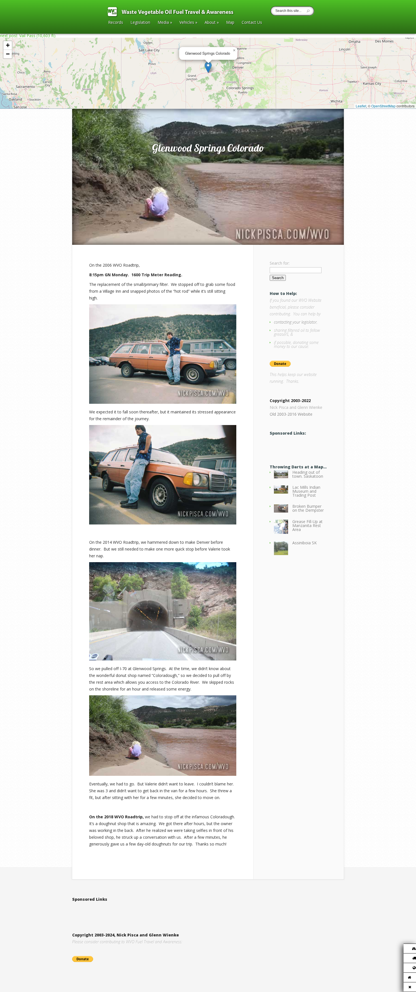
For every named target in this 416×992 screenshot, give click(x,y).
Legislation (140, 22)
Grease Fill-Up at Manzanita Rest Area (307, 525)
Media (165, 22)
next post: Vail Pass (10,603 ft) (27, 35)
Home (84, 102)
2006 (96, 102)
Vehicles (188, 22)
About (212, 22)
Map (230, 22)
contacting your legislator (295, 322)
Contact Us (252, 22)
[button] (208, 67)
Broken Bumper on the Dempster (308, 508)
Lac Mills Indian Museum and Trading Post (306, 491)
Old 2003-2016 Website (291, 414)
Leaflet (361, 105)
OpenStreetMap (383, 105)
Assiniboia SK (304, 542)
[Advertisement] (138, 911)
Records (115, 22)
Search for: (280, 263)
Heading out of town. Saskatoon (307, 474)
